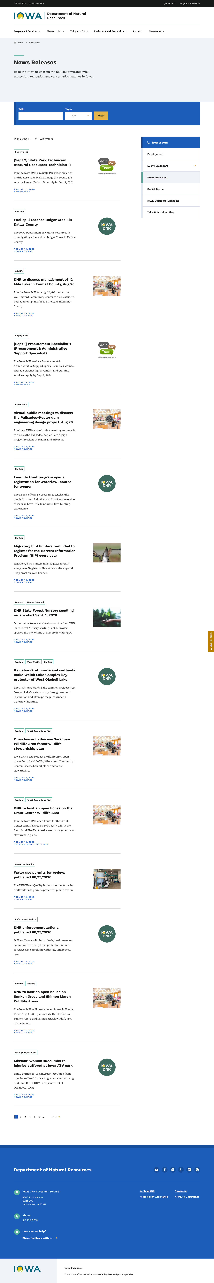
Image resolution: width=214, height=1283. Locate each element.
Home (20, 42)
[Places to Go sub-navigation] (63, 31)
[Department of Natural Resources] (28, 15)
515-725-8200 (30, 1220)
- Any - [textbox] (74, 115)
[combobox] (78, 116)
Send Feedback (73, 1268)
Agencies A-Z (169, 3)
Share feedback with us (37, 1238)
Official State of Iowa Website (29, 3)
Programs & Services (190, 3)
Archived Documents (187, 1196)
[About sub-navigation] (142, 31)
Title (21, 108)
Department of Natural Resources (66, 16)
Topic (68, 108)
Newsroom (34, 42)
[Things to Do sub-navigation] (87, 31)
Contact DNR (147, 1191)
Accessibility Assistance (154, 1196)
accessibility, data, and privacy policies (113, 1274)
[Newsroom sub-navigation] (163, 31)
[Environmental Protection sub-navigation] (126, 31)
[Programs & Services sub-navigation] (40, 31)
